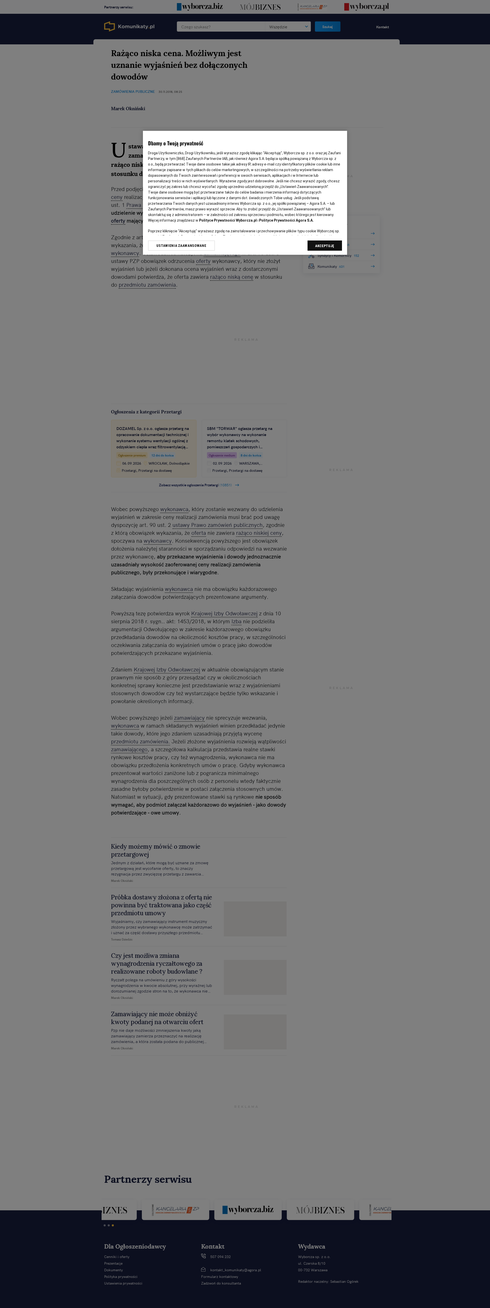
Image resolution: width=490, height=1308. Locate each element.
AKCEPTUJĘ (324, 246)
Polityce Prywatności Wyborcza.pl (228, 220)
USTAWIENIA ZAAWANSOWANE (181, 246)
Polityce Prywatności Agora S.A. (286, 220)
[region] (245, 193)
